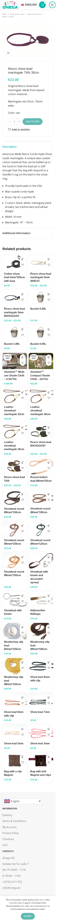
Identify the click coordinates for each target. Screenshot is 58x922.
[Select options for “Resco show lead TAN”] (22, 462)
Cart (5, 845)
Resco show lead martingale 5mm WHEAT (40, 277)
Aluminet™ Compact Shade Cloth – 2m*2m (40, 375)
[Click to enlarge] (8, 52)
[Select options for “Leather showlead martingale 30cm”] (49, 392)
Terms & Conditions (14, 821)
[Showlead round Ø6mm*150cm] (14, 529)
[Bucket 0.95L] (41, 333)
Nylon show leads (34, 14)
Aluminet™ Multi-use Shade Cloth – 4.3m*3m (14, 375)
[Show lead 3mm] (41, 733)
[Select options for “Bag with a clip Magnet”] (22, 757)
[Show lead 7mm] (41, 701)
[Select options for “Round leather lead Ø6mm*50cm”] (49, 462)
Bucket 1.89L (12, 344)
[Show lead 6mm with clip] (14, 701)
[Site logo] (10, 4)
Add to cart (32, 121)
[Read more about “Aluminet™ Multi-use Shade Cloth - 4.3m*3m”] (22, 357)
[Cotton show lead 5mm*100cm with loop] (14, 263)
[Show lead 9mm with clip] (41, 666)
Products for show (17, 14)
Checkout (8, 839)
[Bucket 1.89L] (14, 333)
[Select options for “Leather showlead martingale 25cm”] (22, 427)
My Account (9, 827)
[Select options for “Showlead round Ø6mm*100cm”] (22, 557)
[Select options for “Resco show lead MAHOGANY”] (49, 427)
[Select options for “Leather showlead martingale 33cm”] (22, 392)
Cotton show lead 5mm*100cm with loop (14, 277)
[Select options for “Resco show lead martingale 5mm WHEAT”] (49, 259)
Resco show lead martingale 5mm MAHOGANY (14, 312)
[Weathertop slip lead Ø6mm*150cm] (14, 666)
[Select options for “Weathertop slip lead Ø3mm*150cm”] (22, 627)
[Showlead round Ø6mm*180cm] (41, 498)
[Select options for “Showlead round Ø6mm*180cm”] (49, 494)
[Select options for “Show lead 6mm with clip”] (22, 697)
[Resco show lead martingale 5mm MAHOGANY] (14, 298)
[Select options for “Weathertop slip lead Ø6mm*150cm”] (22, 662)
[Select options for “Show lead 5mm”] (22, 729)
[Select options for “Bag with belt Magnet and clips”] (49, 757)
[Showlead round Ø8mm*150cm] (14, 498)
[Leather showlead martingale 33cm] (14, 396)
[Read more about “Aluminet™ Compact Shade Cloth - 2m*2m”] (49, 357)
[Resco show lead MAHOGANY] (41, 431)
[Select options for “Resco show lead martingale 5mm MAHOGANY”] (22, 294)
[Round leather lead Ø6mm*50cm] (41, 466)
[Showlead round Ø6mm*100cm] (14, 561)
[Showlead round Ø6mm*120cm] (41, 529)
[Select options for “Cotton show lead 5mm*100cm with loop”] (22, 259)
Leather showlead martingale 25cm (14, 446)
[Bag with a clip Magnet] (14, 760)
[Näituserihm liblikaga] (41, 599)
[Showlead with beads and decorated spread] (41, 561)
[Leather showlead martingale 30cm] (41, 396)
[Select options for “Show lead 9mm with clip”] (49, 662)
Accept (28, 916)
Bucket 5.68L (38, 308)
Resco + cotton (8, 16)
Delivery (7, 815)
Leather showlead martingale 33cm (14, 411)
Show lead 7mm (40, 712)
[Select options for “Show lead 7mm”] (49, 697)
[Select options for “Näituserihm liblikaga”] (49, 596)
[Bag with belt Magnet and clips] (41, 760)
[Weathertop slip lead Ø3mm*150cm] (14, 631)
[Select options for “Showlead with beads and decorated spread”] (49, 557)
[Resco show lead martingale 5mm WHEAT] (41, 263)
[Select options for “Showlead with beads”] (22, 596)
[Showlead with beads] (14, 599)
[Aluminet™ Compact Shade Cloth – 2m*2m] (41, 361)
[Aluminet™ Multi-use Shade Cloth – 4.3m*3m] (14, 361)
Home (4, 14)
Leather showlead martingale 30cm (40, 411)
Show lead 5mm (13, 743)
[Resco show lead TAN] (14, 466)
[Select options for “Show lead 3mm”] (49, 729)
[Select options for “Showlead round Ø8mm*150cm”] (22, 494)
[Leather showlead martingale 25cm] (14, 431)
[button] (49, 294)
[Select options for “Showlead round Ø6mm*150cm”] (22, 526)
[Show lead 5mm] (14, 733)
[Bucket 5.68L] (41, 298)
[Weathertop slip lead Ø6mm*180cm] (41, 631)
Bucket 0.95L (38, 344)
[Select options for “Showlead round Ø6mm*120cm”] (49, 526)
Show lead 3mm (40, 743)
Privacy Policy (10, 833)
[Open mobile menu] (52, 5)
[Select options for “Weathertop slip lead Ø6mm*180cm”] (49, 627)
